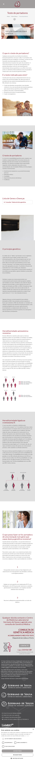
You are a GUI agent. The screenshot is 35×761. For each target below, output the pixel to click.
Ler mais (27, 735)
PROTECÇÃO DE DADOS (11, 715)
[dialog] (17, 744)
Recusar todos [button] (17, 755)
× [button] (33, 729)
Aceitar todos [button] (17, 751)
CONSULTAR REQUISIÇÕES (12, 717)
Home (8, 16)
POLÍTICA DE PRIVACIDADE (12, 713)
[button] (17, 36)
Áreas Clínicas (14, 16)
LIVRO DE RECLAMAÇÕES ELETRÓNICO (16, 719)
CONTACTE (25, 646)
